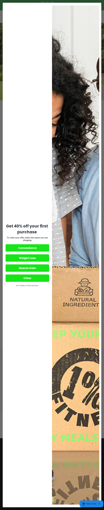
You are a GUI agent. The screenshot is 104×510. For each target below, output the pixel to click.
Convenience (27, 248)
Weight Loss (27, 258)
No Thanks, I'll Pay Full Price (27, 285)
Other (27, 278)
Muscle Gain (27, 268)
